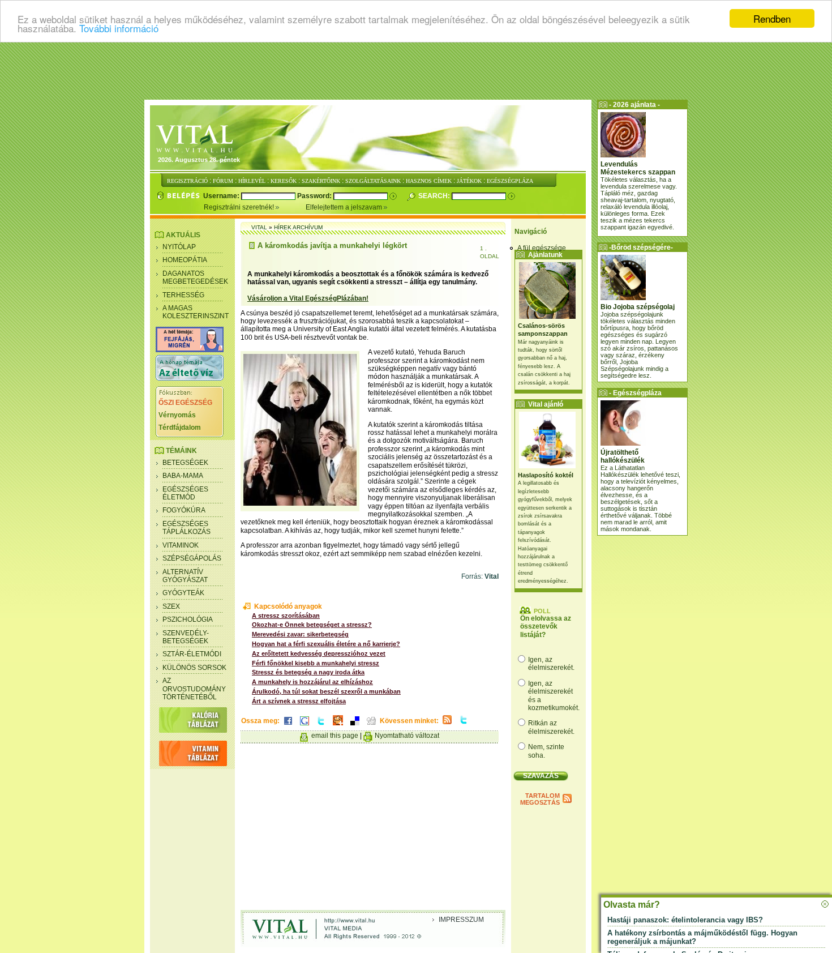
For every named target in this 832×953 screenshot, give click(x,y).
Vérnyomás (177, 415)
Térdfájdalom (179, 427)
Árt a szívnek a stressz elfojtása (299, 701)
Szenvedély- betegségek (185, 637)
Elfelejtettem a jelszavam (345, 207)
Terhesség (183, 295)
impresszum (461, 920)
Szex (171, 606)
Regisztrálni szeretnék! (240, 207)
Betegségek (185, 463)
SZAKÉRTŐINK (321, 181)
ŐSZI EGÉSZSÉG (185, 403)
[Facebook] (288, 726)
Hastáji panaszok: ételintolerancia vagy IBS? (685, 920)
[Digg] (371, 726)
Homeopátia (184, 260)
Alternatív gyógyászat (185, 576)
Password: (315, 196)
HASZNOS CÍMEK (429, 181)
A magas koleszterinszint (195, 312)
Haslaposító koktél (545, 475)
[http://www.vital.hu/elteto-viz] (190, 378)
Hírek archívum (298, 227)
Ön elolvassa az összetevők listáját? (545, 626)
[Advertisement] (416, 70)
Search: (435, 196)
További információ (118, 29)
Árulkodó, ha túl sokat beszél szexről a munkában (326, 691)
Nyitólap (179, 247)
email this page (334, 736)
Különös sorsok (194, 668)
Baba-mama (182, 476)
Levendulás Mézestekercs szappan (638, 168)
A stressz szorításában (286, 615)
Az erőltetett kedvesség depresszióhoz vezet (318, 653)
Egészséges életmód (185, 493)
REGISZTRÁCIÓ (187, 181)
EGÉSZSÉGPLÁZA (510, 181)
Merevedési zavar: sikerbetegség (300, 634)
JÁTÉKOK (469, 181)
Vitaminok (180, 545)
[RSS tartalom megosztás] (447, 725)
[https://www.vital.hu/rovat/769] (190, 350)
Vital (259, 227)
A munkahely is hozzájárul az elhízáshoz (312, 681)
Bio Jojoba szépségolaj (638, 307)
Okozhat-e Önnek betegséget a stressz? (312, 624)
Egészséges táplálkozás (186, 528)
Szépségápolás (191, 558)
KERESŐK (284, 181)
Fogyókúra (183, 510)
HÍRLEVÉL (251, 181)
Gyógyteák (183, 593)
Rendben (772, 18)
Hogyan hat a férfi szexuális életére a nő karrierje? (326, 643)
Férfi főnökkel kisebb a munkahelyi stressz (315, 663)
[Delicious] (355, 726)
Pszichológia (187, 619)
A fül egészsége (541, 248)
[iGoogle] (304, 726)
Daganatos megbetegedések (195, 277)
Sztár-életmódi (191, 654)
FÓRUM (223, 181)
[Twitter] (321, 726)
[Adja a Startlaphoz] (338, 726)
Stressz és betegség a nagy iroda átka (308, 672)
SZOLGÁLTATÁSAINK (373, 181)
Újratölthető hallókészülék (623, 456)
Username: (222, 196)
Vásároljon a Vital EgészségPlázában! (307, 298)
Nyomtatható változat (407, 736)
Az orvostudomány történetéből (194, 689)
